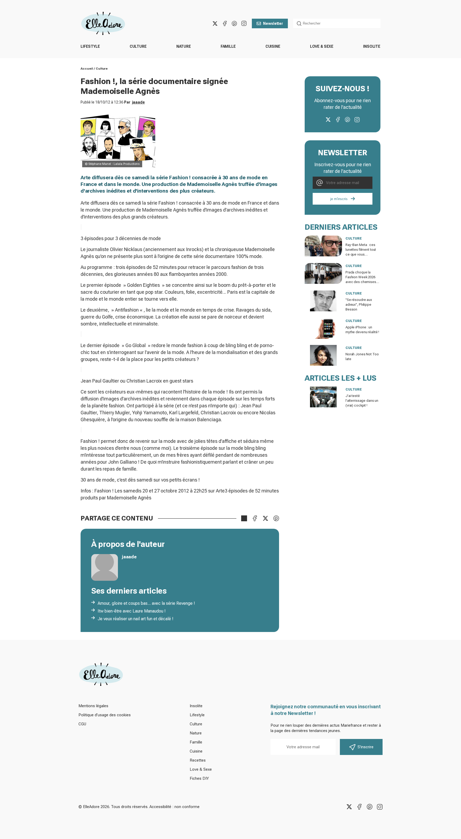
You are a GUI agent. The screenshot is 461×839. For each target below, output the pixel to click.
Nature (183, 46)
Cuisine (272, 46)
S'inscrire (365, 747)
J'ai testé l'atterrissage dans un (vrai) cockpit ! (361, 400)
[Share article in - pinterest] (276, 518)
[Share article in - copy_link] (244, 518)
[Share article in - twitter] (265, 518)
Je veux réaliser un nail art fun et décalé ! (135, 618)
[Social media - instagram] (244, 23)
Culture (138, 46)
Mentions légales (93, 705)
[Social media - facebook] (224, 23)
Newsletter (273, 23)
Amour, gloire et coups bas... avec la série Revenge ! (146, 603)
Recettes (198, 760)
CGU (82, 724)
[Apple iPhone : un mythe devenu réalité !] (323, 328)
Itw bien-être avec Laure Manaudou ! (132, 611)
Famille (228, 46)
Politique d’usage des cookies (104, 715)
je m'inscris (339, 199)
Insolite (371, 46)
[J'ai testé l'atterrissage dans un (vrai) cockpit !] (323, 397)
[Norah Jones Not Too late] (323, 355)
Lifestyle (90, 46)
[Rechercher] (299, 23)
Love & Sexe (321, 46)
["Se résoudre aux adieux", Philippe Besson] (323, 301)
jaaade (138, 102)
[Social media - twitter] (215, 23)
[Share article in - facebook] (255, 518)
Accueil (87, 68)
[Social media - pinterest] (234, 23)
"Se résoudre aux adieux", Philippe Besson (358, 304)
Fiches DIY (199, 778)
